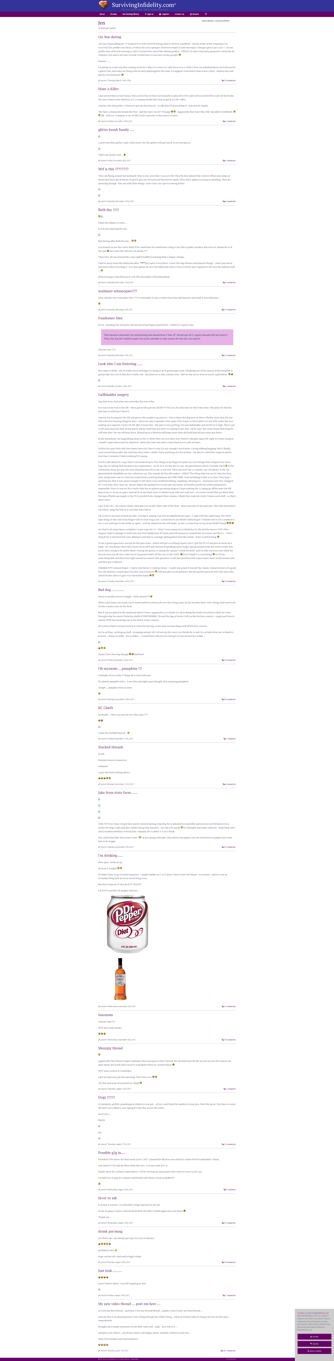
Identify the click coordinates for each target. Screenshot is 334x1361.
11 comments (230, 1006)
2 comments (230, 121)
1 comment (230, 738)
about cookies (315, 1351)
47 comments (230, 1223)
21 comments (230, 355)
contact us (179, 14)
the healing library (131, 14)
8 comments (230, 201)
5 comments (230, 386)
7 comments (230, 1295)
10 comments (230, 80)
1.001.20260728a (231, 1359)
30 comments (230, 699)
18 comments (230, 1039)
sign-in (150, 14)
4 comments (230, 784)
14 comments (230, 581)
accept (315, 1337)
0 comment (230, 1189)
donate (195, 14)
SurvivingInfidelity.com (144, 5)
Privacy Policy (134, 1359)
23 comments (230, 309)
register (165, 14)
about (102, 14)
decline (315, 1344)
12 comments (230, 1144)
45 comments (230, 847)
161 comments (229, 1350)
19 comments (230, 1262)
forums (114, 14)
